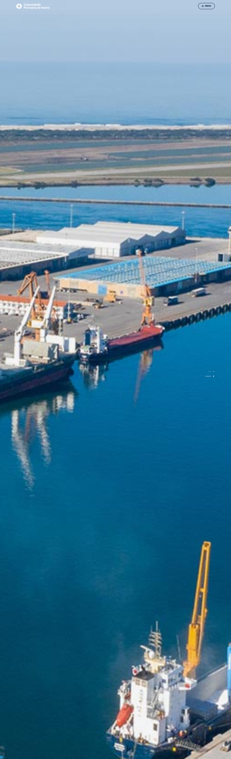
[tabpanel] (115, 379)
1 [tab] (213, 371)
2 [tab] (213, 376)
